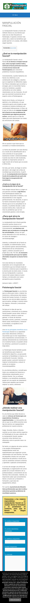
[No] (28, 587)
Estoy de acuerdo (15, 599)
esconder (13, 48)
